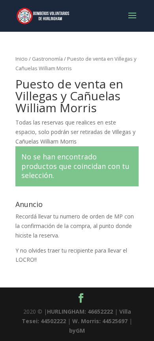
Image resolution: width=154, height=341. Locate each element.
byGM (77, 330)
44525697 (115, 321)
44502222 (53, 321)
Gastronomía (47, 58)
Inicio (21, 58)
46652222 (100, 311)
